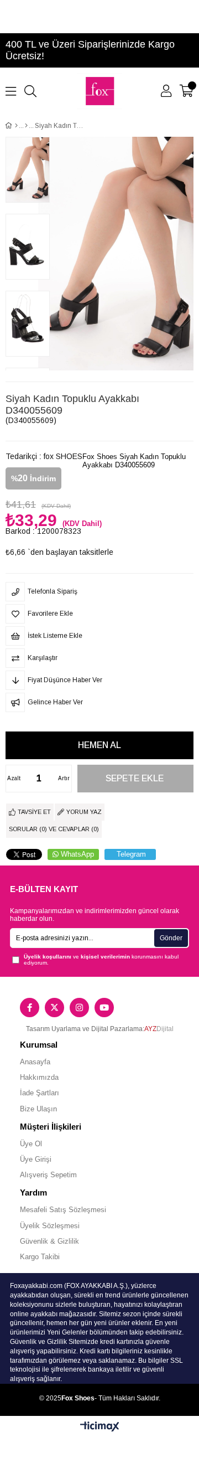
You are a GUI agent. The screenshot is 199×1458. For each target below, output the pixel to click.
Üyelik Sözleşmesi (50, 1226)
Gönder (171, 938)
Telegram (131, 854)
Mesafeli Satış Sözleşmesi (63, 1209)
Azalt (13, 778)
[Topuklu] (26, 126)
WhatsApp (77, 854)
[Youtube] (104, 1007)
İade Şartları (39, 1093)
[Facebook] (29, 1007)
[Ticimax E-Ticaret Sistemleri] (99, 1427)
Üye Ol (31, 1144)
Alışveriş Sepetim (48, 1175)
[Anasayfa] (16, 126)
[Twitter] (54, 1007)
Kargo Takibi (40, 1257)
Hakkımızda (39, 1077)
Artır (64, 778)
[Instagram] (79, 1007)
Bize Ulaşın (38, 1109)
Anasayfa (35, 1062)
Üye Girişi (35, 1159)
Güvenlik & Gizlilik (49, 1241)
